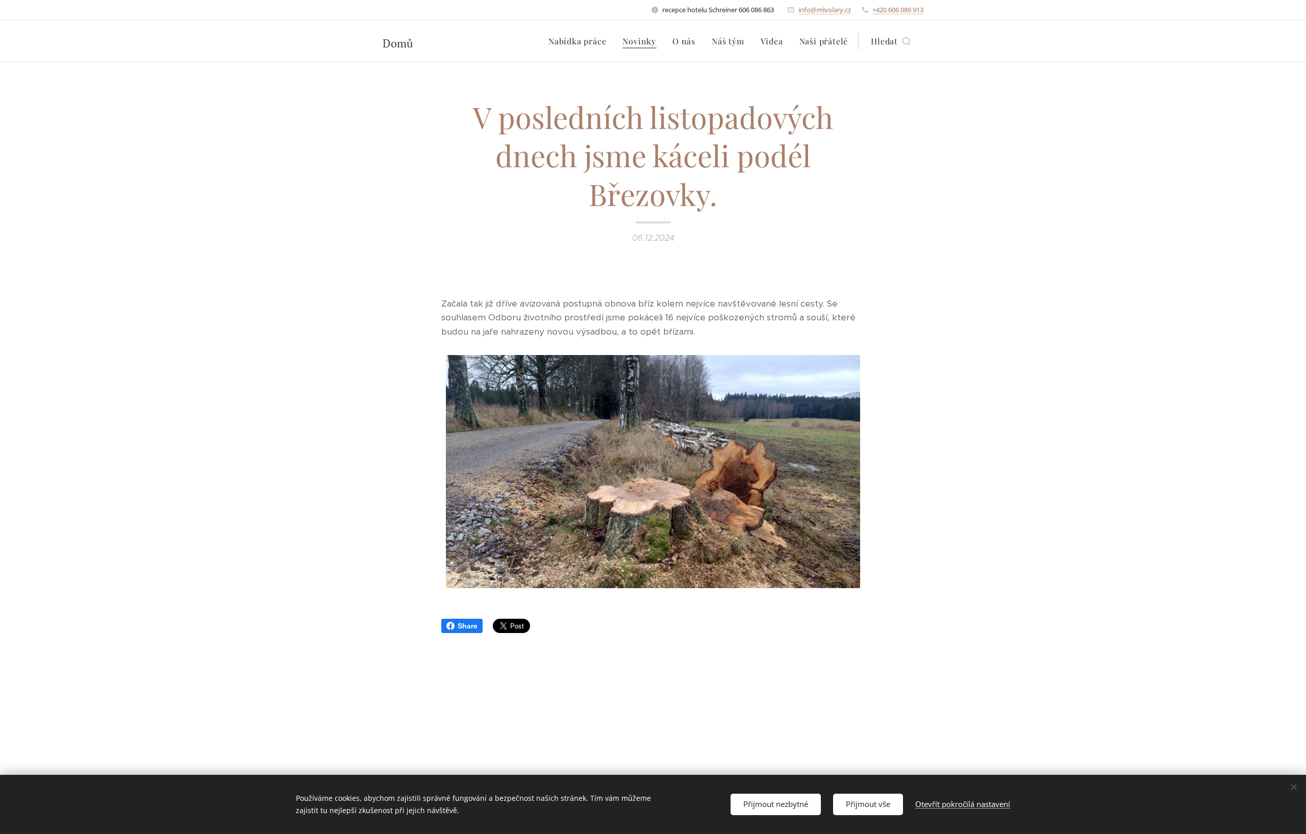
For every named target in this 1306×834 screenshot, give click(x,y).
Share (468, 626)
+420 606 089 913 (897, 9)
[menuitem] (580, 41)
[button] (890, 41)
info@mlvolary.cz (824, 9)
